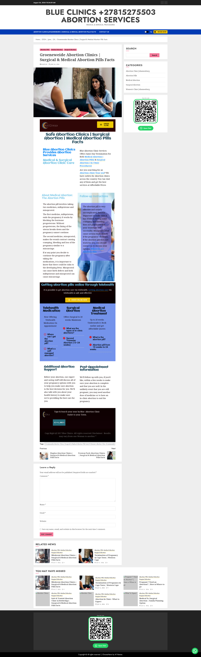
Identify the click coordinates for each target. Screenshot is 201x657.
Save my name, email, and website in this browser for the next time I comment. (73, 529)
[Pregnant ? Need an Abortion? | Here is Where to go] (131, 583)
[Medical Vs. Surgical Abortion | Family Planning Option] (131, 599)
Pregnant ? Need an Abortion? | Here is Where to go (151, 584)
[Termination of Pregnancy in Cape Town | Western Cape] (86, 556)
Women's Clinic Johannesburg (138, 89)
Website (43, 521)
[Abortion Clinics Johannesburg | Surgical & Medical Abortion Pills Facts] (162, 2)
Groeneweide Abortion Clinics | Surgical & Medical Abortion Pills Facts (67, 444)
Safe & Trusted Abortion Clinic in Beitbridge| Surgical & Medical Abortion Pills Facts (63, 602)
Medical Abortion (56, 50)
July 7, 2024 (57, 563)
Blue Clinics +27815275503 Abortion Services (100, 16)
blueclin (44, 64)
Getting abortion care (98, 290)
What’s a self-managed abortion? (49, 352)
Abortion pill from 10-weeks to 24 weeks (100, 347)
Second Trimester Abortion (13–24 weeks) (72, 341)
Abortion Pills (45, 50)
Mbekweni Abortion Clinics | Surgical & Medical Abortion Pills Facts (64, 557)
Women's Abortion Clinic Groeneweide (102, 444)
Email (43, 513)
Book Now (162, 32)
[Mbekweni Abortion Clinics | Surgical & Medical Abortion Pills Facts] (43, 556)
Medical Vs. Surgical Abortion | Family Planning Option (151, 600)
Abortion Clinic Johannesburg (138, 71)
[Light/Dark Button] (147, 32)
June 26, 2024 (54, 64)
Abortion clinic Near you (92, 173)
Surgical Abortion (70, 50)
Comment (44, 476)
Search (131, 48)
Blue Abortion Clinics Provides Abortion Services (59, 152)
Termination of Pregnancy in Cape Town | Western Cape (106, 557)
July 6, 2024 (100, 563)
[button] (151, 32)
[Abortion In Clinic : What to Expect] (87, 599)
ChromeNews (107, 654)
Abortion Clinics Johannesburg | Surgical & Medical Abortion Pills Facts (65, 32)
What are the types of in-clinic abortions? (73, 330)
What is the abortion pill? (99, 338)
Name (43, 504)
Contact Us (104, 32)
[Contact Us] (166, 2)
